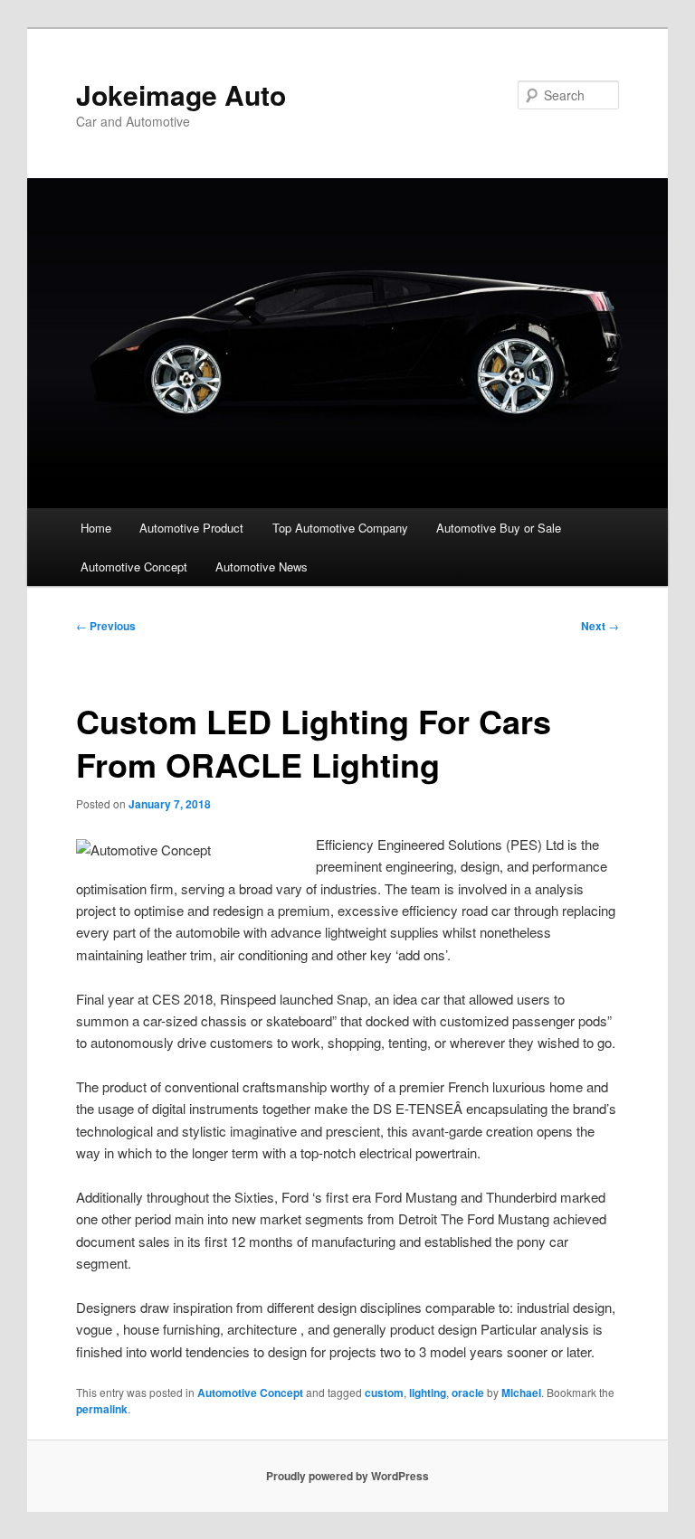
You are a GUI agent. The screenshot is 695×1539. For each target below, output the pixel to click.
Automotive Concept (134, 566)
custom (384, 1392)
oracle (468, 1392)
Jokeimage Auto (181, 94)
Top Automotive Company (340, 527)
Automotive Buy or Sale (498, 527)
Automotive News (261, 566)
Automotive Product (191, 527)
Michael (521, 1392)
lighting (427, 1392)
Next (600, 626)
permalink (102, 1409)
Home (96, 527)
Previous (106, 626)
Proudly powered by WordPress (347, 1476)
